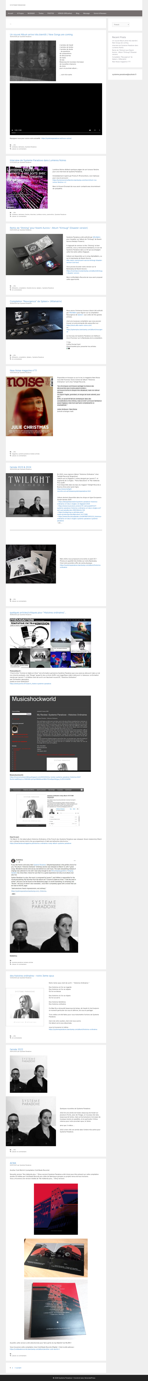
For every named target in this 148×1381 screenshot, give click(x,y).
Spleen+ (39, 288)
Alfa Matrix (96, 237)
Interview (33, 214)
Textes (41, 13)
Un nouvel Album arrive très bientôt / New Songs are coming (41, 34)
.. (12, 145)
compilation (22, 288)
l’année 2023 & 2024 (20, 467)
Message (86, 13)
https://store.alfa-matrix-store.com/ (79, 325)
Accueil (10, 13)
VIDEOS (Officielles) (65, 13)
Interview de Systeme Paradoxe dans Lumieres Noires (38, 160)
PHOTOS (51, 13)
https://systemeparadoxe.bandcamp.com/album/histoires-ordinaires (73, 1029)
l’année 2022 (16, 1049)
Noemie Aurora (31, 288)
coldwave (15, 147)
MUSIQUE (31, 13)
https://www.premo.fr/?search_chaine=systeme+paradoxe (30, 684)
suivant (17, 1368)
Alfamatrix (15, 288)
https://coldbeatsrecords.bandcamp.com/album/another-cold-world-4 (35, 1349)
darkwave (21, 147)
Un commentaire (17, 290)
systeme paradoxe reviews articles (29, 454)
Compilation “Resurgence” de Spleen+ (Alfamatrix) (36, 301)
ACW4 (13, 1163)
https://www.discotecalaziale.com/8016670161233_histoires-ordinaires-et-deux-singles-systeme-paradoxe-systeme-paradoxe (79, 519)
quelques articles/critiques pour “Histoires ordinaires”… (38, 612)
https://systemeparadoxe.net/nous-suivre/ (56, 138)
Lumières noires (41, 214)
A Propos (20, 13)
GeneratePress (89, 1378)
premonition (50, 214)
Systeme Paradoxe (30, 147)
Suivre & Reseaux (100, 13)
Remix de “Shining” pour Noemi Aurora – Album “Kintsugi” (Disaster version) (49, 228)
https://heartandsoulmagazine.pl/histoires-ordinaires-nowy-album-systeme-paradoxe (40, 843)
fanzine (27, 214)
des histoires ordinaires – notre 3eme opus (32, 975)
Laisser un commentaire (19, 149)
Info (14, 145)
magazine (15, 454)
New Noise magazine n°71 (23, 370)
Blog (77, 13)
